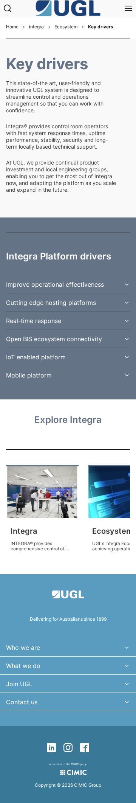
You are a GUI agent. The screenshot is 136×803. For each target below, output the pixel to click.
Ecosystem (65, 27)
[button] (68, 284)
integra (36, 27)
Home (12, 27)
